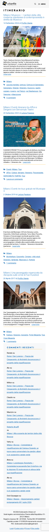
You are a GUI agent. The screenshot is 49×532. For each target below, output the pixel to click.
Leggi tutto (7, 74)
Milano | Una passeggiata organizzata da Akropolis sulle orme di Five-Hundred (22, 273)
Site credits (35, 528)
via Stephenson (32, 91)
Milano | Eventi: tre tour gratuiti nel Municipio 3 (24, 189)
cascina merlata (12, 85)
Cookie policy (19, 528)
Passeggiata (38, 173)
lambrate (14, 260)
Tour (20, 169)
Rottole (32, 260)
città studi (36, 257)
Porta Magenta (35, 335)
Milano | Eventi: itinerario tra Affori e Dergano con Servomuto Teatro (20, 108)
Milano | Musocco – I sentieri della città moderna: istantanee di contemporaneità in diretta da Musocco (23, 17)
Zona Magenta (9, 338)
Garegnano (7, 88)
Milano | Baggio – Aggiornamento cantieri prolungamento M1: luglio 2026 (23, 500)
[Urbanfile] (9, 3)
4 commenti (11, 98)
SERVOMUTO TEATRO (12, 176)
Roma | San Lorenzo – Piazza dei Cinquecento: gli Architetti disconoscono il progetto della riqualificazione (23, 359)
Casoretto (20, 257)
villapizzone (16, 94)
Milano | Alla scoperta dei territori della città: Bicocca (24, 435)
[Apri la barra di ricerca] (35, 4)
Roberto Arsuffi (13, 427)
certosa (23, 85)
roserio (13, 91)
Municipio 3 (23, 260)
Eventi (8, 169)
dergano (21, 173)
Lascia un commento (14, 179)
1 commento (11, 263)
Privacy (27, 528)
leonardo (24, 335)
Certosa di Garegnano (35, 85)
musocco (31, 88)
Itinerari (16, 88)
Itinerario (23, 88)
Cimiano (28, 257)
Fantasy (9, 335)
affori (8, 173)
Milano (9, 81)
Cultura (14, 173)
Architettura (10, 257)
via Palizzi (21, 91)
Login (12, 528)
